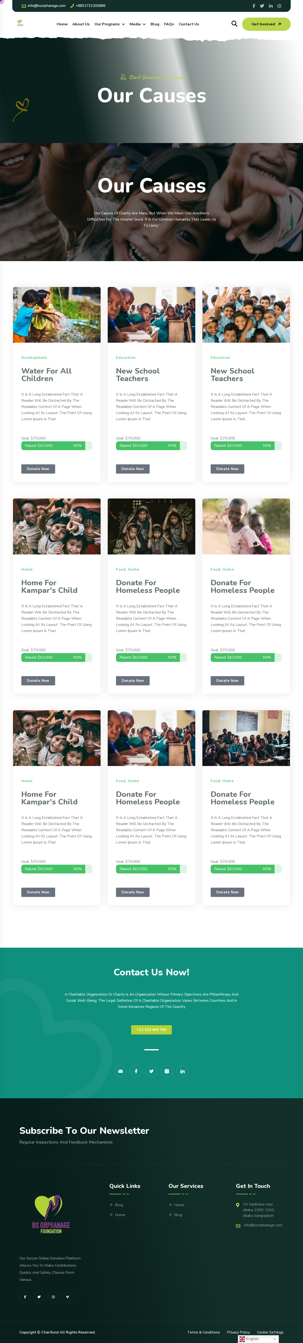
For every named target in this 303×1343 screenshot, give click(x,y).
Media (135, 24)
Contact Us (189, 24)
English (252, 1339)
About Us (81, 24)
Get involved (263, 24)
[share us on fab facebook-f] (24, 1297)
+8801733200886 (91, 5)
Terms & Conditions (203, 1332)
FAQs (169, 24)
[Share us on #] (254, 6)
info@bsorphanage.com (47, 5)
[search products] (234, 24)
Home (62, 24)
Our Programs (107, 24)
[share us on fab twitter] (39, 1297)
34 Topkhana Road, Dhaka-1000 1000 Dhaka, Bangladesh (258, 1210)
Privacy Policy (238, 1332)
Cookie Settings (270, 1332)
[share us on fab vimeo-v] (67, 1297)
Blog (155, 24)
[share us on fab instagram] (53, 1297)
